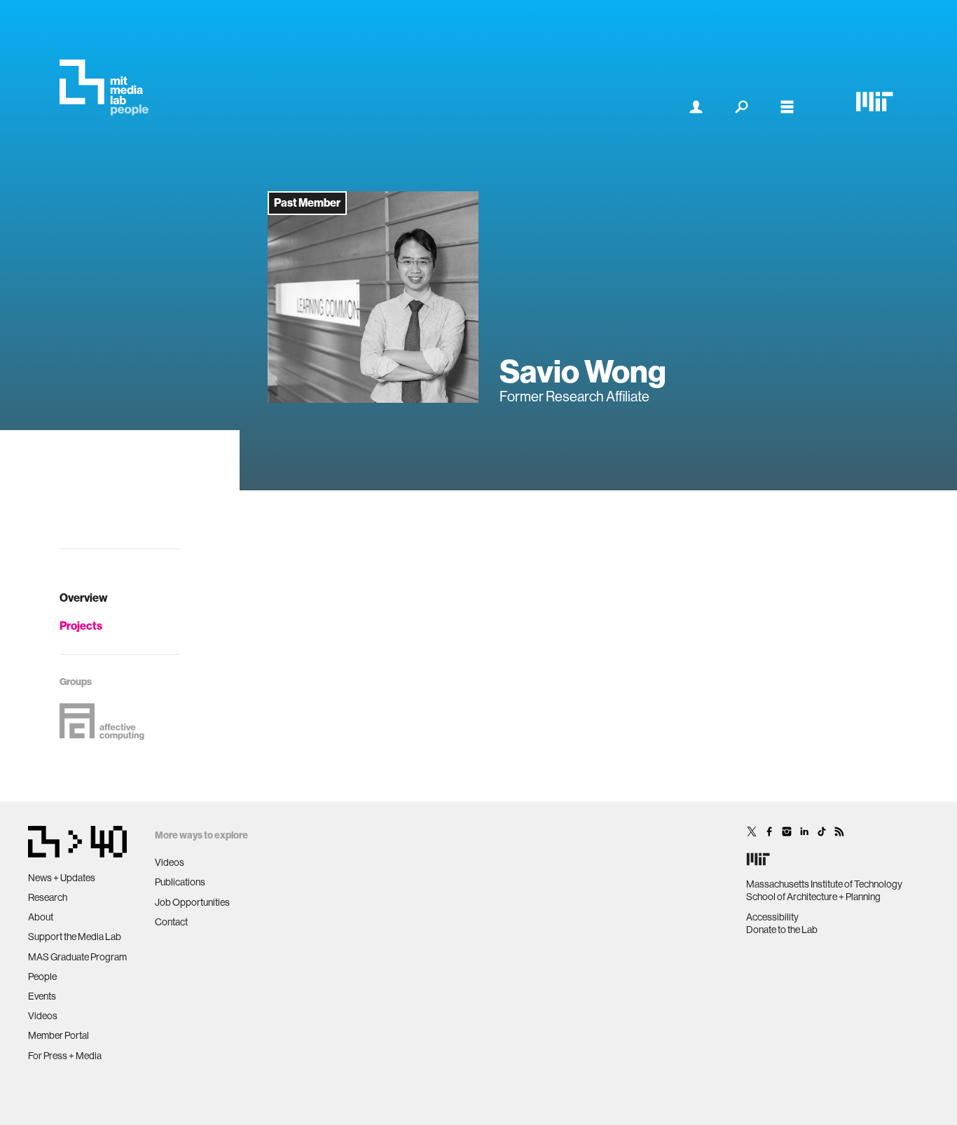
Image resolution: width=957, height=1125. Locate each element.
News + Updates (61, 877)
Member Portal (58, 1035)
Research (47, 897)
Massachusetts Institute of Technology (824, 884)
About (40, 917)
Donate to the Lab (782, 929)
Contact (171, 921)
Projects (81, 626)
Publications (180, 882)
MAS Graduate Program (77, 956)
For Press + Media (65, 1055)
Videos (42, 1015)
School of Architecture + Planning (813, 896)
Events (42, 996)
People (42, 976)
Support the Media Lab (74, 936)
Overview (84, 598)
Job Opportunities (192, 902)
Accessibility (772, 917)
